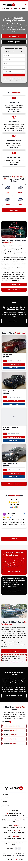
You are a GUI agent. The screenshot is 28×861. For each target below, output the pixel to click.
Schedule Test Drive (14, 368)
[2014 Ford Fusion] (14, 352)
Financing (6, 805)
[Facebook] (16, 848)
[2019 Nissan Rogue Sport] (14, 425)
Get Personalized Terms (14, 364)
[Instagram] (19, 848)
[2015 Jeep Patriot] (14, 389)
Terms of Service (20, 855)
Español (5, 801)
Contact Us (6, 798)
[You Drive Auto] (8, 4)
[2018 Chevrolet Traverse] (14, 461)
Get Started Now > (14, 164)
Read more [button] (5, 526)
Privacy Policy (15, 78)
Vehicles (5, 794)
